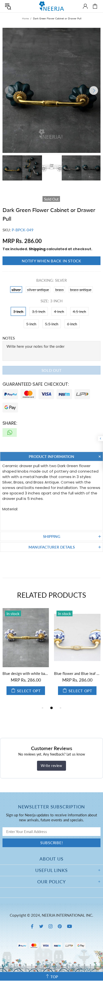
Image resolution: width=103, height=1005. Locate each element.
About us (52, 859)
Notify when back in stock (51, 261)
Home (25, 18)
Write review (51, 765)
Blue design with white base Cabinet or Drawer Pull (25, 673)
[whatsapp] (9, 432)
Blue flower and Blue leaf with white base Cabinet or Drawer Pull (77, 673)
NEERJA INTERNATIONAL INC (51, 6)
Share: (9, 423)
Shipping (37, 248)
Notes (8, 338)
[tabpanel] (26, 656)
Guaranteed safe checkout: (35, 384)
